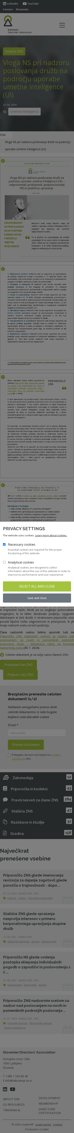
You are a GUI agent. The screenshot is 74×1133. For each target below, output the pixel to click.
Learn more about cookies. (51, 535)
